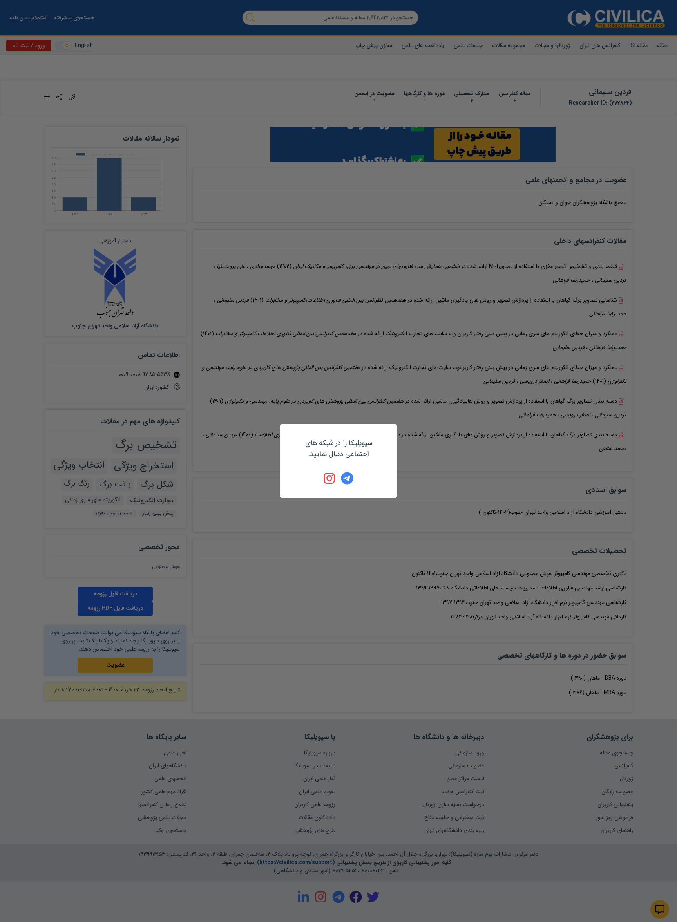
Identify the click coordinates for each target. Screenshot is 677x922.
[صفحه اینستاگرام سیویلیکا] (330, 478)
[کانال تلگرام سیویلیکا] (347, 478)
